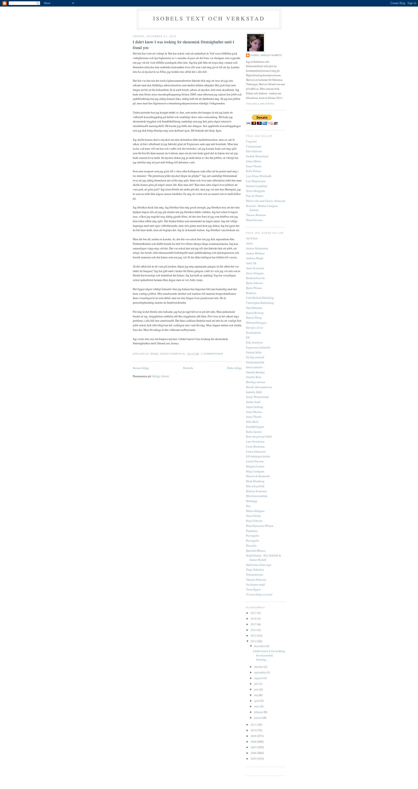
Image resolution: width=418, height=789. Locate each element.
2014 (254, 630)
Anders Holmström (257, 248)
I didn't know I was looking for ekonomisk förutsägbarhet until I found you (183, 44)
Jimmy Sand (253, 402)
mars (257, 706)
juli (256, 684)
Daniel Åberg (254, 317)
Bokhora (251, 293)
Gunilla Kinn (253, 377)
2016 (254, 618)
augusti (258, 678)
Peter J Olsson (254, 521)
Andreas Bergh (254, 258)
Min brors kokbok (256, 496)
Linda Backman (255, 446)
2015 (254, 624)
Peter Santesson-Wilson (259, 526)
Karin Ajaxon (254, 432)
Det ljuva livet (254, 327)
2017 (254, 613)
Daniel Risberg (255, 313)
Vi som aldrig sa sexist (259, 594)
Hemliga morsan (255, 382)
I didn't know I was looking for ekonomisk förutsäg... (269, 655)
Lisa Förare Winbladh (258, 176)
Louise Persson (255, 461)
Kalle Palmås (253, 171)
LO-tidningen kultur (258, 456)
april (257, 701)
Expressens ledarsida (258, 347)
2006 (254, 753)
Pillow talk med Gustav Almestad (265, 201)
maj (256, 695)
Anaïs (249, 243)
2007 (254, 747)
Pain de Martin (254, 196)
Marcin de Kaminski (258, 476)
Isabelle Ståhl (254, 392)
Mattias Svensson (256, 491)
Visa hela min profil (260, 104)
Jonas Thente (253, 166)
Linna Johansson (256, 451)
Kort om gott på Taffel (259, 436)
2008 (254, 741)
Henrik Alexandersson (259, 387)
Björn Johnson (254, 283)
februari (259, 712)
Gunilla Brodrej (255, 372)
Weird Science (254, 220)
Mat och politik (255, 486)
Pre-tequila (252, 535)
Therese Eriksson (256, 579)
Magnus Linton (255, 466)
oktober (259, 667)
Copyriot (251, 141)
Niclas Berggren (255, 191)
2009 (254, 736)
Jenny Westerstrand (257, 397)
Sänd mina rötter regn (258, 565)
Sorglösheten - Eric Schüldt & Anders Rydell (263, 557)
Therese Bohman (256, 215)
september (260, 672)
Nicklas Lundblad (256, 186)
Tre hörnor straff (255, 584)
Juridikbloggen (255, 427)
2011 (254, 724)
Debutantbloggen (256, 322)
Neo (248, 506)
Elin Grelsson (254, 151)
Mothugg (251, 501)
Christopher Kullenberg (260, 303)
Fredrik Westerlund (257, 156)
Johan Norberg (254, 407)
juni (257, 689)
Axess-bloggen (255, 273)
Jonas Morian (254, 412)
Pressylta (251, 545)
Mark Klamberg (255, 481)
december (260, 646)
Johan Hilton (253, 161)
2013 (254, 635)
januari (258, 718)
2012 (254, 641)
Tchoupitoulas (254, 574)
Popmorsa (252, 531)
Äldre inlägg (234, 368)
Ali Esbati (252, 238)
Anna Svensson (255, 268)
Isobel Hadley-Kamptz (166, 354)
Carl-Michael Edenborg (260, 298)
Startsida (188, 368)
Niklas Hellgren (255, 511)
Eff (247, 337)
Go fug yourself (255, 357)
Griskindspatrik (255, 362)
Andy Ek (251, 263)
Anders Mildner (255, 253)
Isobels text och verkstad (209, 18)
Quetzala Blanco (256, 550)
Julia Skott (252, 422)
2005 (254, 758)
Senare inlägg (141, 368)
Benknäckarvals (255, 278)
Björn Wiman (254, 288)
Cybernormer (253, 146)
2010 (254, 730)
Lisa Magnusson (255, 181)
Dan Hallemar (254, 308)
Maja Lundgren (255, 471)
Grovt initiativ (254, 367)
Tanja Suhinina (255, 569)
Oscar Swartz (253, 516)
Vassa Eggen (253, 589)
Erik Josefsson (254, 342)
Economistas (253, 333)
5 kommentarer (212, 354)
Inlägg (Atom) (160, 376)
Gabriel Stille (254, 352)
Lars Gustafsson (255, 441)
